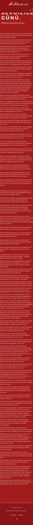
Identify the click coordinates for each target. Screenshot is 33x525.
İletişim (21, 515)
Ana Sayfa (13, 515)
